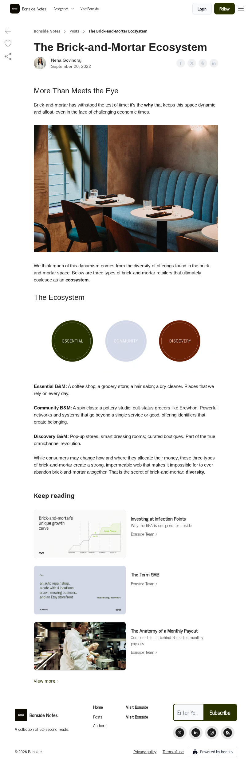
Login (202, 8)
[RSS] (227, 732)
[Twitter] (180, 732)
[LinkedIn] (196, 732)
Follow (224, 8)
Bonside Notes (47, 31)
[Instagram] (212, 732)
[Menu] (241, 7)
